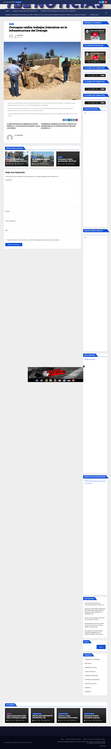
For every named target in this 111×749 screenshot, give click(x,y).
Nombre (7, 211)
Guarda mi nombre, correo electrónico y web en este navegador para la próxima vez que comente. (33, 240)
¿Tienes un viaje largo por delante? (24, 11)
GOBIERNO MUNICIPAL (91, 675)
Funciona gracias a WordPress (11, 742)
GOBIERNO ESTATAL (91, 667)
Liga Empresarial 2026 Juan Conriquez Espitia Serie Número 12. (16, 718)
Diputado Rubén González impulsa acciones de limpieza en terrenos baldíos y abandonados (94, 625)
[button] (106, 13)
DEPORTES (88, 663)
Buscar (86, 642)
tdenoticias (20, 35)
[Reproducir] (86, 62)
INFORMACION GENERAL (92, 679)
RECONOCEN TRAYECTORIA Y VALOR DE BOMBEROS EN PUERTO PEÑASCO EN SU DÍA (94, 632)
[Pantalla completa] (103, 62)
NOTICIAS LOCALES (91, 683)
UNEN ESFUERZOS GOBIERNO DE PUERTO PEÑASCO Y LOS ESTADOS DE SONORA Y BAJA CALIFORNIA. (23, 126)
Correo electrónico (10, 221)
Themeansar (29, 742)
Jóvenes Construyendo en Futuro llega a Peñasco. (58, 11)
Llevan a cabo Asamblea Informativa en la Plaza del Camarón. (68, 719)
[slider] (103, 75)
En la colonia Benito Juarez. (41, 160)
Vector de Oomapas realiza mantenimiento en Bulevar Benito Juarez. (16, 162)
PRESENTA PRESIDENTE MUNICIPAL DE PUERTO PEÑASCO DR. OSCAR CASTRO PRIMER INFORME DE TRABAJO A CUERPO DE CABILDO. (46, 14)
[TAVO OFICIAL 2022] (55, 374)
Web (6, 230)
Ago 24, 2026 (11, 720)
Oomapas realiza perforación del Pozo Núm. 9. (67, 161)
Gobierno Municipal (90, 671)
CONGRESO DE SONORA (92, 659)
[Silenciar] (101, 62)
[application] (95, 57)
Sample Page (94, 14)
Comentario (8, 180)
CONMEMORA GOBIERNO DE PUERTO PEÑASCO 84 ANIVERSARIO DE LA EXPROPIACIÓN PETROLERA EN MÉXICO (58, 126)
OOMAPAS (9, 157)
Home (7, 11)
